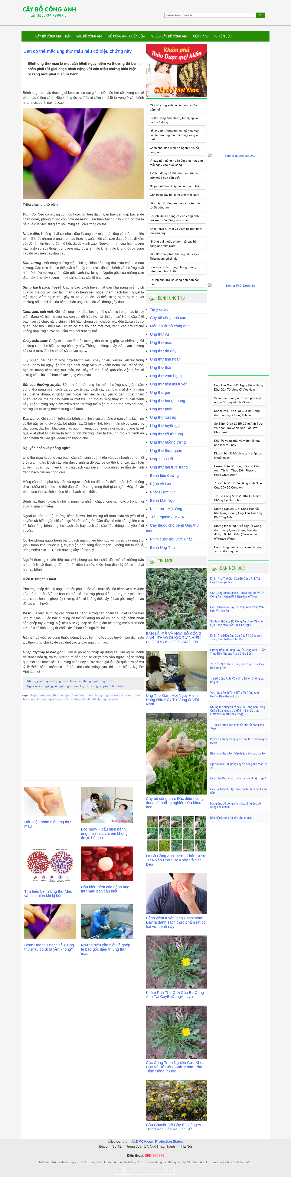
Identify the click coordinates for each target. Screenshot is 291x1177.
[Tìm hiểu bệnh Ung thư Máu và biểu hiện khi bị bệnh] (50, 865)
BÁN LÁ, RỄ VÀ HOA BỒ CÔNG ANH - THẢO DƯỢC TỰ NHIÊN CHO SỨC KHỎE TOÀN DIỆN (174, 637)
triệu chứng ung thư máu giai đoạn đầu (57, 695)
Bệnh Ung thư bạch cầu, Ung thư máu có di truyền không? (49, 947)
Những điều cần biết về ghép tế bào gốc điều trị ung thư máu (105, 949)
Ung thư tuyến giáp (166, 426)
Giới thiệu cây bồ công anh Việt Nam (174, 194)
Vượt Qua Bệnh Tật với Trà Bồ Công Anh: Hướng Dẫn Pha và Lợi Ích (234, 694)
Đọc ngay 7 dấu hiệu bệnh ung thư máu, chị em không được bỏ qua (104, 833)
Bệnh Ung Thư (162, 547)
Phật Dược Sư (162, 492)
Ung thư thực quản (166, 450)
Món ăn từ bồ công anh (170, 326)
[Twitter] (129, 1170)
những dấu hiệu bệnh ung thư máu (94, 699)
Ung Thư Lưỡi (162, 459)
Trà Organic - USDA (167, 517)
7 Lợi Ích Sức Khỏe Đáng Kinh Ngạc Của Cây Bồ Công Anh (237, 666)
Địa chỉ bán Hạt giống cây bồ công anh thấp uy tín (238, 766)
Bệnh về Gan (161, 484)
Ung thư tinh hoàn (165, 359)
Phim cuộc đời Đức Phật (171, 539)
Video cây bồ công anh (169, 36)
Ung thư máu (161, 343)
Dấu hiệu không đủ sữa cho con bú (231, 818)
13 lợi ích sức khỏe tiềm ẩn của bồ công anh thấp (237, 726)
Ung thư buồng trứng (168, 442)
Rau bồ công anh (89, 36)
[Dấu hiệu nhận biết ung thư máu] (50, 801)
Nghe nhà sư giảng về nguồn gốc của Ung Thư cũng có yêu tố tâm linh (75, 686)
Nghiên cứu (222, 36)
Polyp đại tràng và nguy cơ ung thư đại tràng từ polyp (238, 741)
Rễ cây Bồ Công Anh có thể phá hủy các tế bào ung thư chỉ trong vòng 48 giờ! (174, 135)
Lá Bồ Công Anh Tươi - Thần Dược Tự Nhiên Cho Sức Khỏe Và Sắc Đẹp (176, 860)
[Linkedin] (160, 1170)
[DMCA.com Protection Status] (157, 1141)
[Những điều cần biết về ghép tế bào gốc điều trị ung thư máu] (107, 921)
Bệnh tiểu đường (164, 475)
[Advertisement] (83, 740)
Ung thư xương (163, 417)
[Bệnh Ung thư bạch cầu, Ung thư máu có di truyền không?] (50, 921)
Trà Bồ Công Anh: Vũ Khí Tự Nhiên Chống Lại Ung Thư (237, 680)
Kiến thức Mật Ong (166, 509)
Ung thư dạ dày (163, 351)
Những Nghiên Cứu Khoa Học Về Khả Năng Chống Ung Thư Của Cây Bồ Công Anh (238, 513)
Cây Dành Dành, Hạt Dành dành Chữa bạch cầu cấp (238, 791)
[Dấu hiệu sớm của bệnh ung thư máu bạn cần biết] (107, 863)
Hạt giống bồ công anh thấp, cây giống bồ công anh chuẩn (235, 805)
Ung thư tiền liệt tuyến (168, 384)
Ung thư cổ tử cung (166, 434)
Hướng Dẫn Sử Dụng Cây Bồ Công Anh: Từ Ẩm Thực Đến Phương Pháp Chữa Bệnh (237, 470)
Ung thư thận (161, 367)
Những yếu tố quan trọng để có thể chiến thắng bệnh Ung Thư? (70, 681)
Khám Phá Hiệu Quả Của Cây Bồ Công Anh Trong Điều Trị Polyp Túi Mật (236, 637)
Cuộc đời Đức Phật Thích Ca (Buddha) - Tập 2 (238, 778)
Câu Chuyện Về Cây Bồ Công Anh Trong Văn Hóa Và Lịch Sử (175, 1127)
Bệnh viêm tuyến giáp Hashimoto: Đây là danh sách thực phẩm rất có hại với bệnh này (176, 922)
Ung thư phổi (161, 409)
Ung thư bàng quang (167, 401)
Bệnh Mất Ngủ (162, 500)
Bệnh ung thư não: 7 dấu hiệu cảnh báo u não (237, 753)
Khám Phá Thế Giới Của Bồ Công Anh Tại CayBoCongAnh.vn (175, 994)
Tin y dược (159, 309)
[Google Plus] (140, 1170)
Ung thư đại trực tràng (169, 467)
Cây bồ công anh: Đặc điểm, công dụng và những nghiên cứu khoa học (175, 802)
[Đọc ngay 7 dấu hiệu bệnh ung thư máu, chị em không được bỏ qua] (107, 805)
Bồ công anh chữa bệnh (127, 36)
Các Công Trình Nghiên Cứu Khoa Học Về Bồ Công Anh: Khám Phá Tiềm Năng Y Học (175, 1067)
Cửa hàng (201, 36)
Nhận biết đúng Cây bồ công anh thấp (175, 186)
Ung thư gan (160, 392)
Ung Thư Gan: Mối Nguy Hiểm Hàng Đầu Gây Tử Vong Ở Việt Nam (172, 699)
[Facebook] (119, 1170)
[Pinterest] (170, 1170)
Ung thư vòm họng (166, 376)
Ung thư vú (159, 334)
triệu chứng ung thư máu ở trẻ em (110, 695)
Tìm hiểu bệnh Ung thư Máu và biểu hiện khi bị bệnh (48, 893)
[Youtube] (150, 1170)
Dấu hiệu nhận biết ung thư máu (47, 824)
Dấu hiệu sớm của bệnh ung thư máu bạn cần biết (105, 889)
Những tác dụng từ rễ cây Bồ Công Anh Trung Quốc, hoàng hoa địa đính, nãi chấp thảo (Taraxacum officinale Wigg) (237, 710)
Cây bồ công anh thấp (53, 36)
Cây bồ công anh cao (168, 318)
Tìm (260, 15)
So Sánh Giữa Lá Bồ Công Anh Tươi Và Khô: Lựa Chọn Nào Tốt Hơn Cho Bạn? (238, 428)
